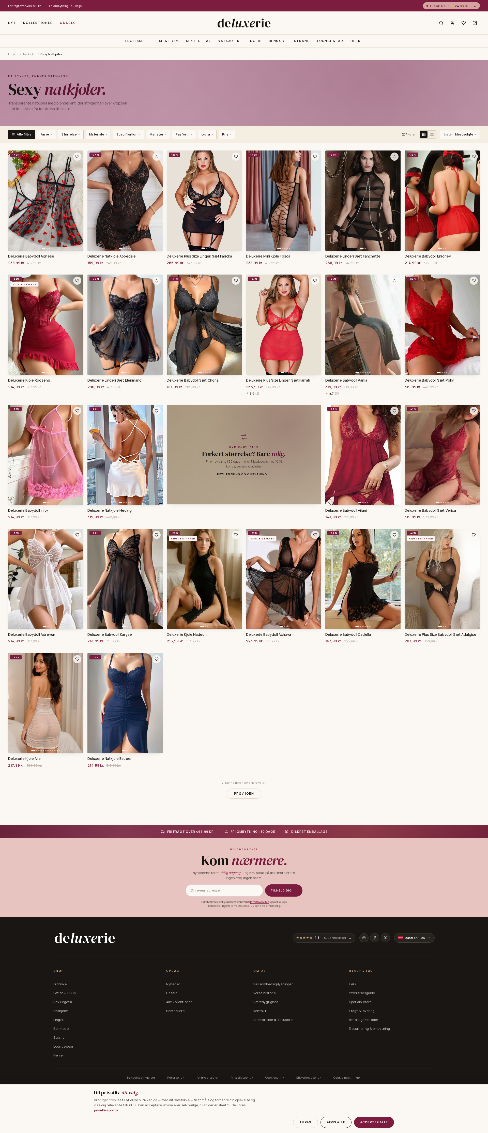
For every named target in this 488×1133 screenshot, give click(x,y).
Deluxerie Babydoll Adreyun (31, 634)
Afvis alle (336, 1122)
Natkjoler (229, 41)
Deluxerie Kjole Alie (24, 758)
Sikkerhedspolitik (308, 1077)
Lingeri (254, 41)
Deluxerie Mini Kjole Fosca (268, 256)
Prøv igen (244, 793)
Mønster (158, 134)
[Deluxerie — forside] (244, 23)
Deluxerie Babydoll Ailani (346, 510)
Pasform (184, 134)
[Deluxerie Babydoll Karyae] (125, 579)
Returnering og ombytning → (244, 474)
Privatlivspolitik (242, 1077)
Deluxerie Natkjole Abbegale (111, 256)
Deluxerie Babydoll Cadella (348, 634)
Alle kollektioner (179, 1002)
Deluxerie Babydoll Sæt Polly (429, 380)
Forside (13, 54)
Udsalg (68, 23)
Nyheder (173, 984)
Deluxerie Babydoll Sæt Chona (193, 380)
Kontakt (259, 1010)
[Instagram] (364, 937)
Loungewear (330, 41)
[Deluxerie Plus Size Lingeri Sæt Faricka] (204, 200)
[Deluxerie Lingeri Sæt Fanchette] (363, 200)
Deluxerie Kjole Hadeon (187, 634)
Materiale (98, 134)
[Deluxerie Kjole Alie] (45, 703)
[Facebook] (374, 937)
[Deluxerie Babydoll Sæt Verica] (442, 455)
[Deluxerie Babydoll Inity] (45, 455)
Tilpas (305, 1122)
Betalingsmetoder (363, 1019)
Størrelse (71, 134)
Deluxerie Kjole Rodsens (29, 380)
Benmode (278, 41)
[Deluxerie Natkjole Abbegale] (125, 200)
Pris (227, 134)
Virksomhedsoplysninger (273, 984)
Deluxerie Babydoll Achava (268, 634)
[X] (385, 937)
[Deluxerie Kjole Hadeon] (204, 579)
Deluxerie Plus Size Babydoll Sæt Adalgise (440, 634)
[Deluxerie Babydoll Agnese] (45, 200)
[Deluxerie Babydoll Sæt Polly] (442, 325)
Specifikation (128, 134)
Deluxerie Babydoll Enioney (428, 256)
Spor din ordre (360, 1002)
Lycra (207, 134)
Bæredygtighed (266, 1002)
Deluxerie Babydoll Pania (346, 380)
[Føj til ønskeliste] (77, 157)
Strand (302, 41)
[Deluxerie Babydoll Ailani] (363, 455)
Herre (356, 41)
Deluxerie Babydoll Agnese (31, 256)
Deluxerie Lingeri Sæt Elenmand (114, 380)
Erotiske (134, 41)
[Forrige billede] (13, 200)
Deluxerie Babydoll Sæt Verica (430, 510)
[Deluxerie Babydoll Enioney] (442, 200)
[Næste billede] (77, 200)
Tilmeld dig (284, 890)
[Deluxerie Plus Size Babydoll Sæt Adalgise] (442, 579)
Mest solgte (460, 134)
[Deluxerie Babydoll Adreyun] (45, 579)
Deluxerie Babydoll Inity (28, 510)
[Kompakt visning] (424, 134)
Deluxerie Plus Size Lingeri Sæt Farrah (278, 380)
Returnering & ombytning (369, 1028)
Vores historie (264, 993)
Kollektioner (38, 23)
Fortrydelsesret (207, 1077)
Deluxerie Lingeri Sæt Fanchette (352, 256)
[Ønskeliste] (464, 23)
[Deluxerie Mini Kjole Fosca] (283, 200)
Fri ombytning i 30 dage (65, 6)
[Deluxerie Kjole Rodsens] (45, 325)
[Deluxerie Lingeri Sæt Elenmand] (125, 325)
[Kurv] (475, 23)
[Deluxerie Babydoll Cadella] (363, 579)
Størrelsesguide (362, 993)
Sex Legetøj (198, 41)
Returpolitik (176, 1077)
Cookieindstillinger (347, 1077)
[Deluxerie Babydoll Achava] (283, 579)
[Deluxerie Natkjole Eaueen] (125, 703)
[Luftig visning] (432, 134)
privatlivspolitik (259, 901)
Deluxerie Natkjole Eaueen (109, 758)
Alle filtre (24, 134)
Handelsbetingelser (141, 1077)
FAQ (352, 984)
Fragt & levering (362, 1010)
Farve (46, 134)
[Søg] (441, 23)
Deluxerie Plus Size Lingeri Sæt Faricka (199, 256)
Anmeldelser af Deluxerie (273, 1019)
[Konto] (452, 23)
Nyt (12, 23)
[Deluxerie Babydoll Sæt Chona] (204, 325)
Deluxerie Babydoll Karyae (109, 634)
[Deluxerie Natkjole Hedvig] (125, 455)
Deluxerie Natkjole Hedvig (109, 510)
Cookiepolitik (274, 1077)
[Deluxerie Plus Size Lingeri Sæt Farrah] (283, 325)
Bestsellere (175, 1010)
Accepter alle (374, 1122)
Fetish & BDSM (165, 41)
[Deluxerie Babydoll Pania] (363, 325)
